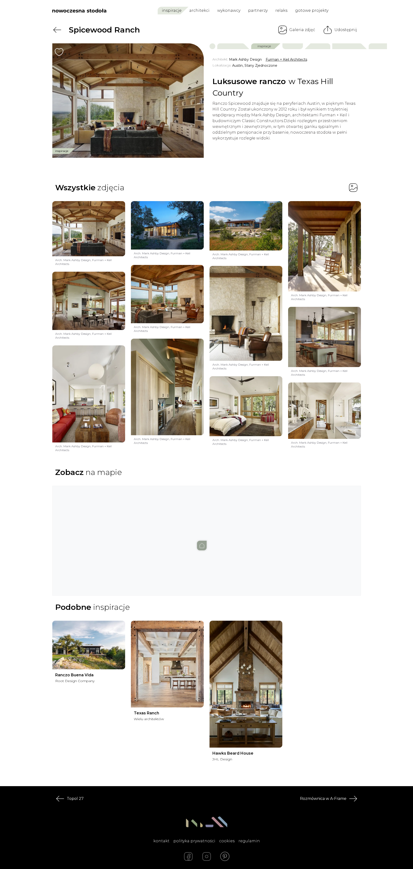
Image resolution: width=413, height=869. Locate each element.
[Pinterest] (225, 856)
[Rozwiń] (167, 719)
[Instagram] (206, 856)
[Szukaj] (347, 10)
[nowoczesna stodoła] (79, 11)
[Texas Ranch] (167, 664)
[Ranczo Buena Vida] (88, 645)
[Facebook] (188, 856)
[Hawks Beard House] (246, 684)
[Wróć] (57, 30)
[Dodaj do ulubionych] (59, 52)
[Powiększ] (128, 100)
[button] (206, 536)
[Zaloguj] (357, 10)
